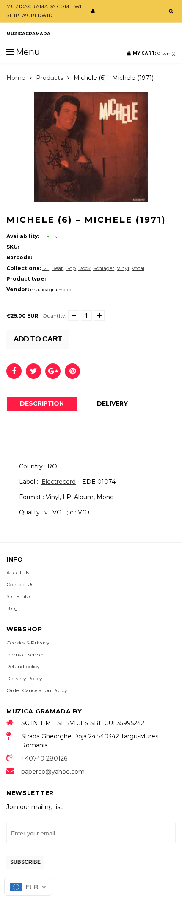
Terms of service (25, 654)
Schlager (103, 268)
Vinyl (123, 268)
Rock (84, 268)
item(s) (154, 53)
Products (49, 78)
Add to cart (38, 339)
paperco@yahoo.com (53, 771)
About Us (17, 572)
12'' (45, 268)
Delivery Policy (24, 678)
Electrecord (58, 481)
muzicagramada (28, 34)
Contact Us (19, 584)
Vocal (138, 268)
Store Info (18, 596)
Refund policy (23, 666)
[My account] (93, 11)
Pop (71, 268)
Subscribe (25, 862)
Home (15, 78)
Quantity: (54, 315)
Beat (57, 268)
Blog (12, 608)
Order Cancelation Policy (36, 690)
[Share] (14, 371)
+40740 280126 (44, 758)
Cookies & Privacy (28, 642)
